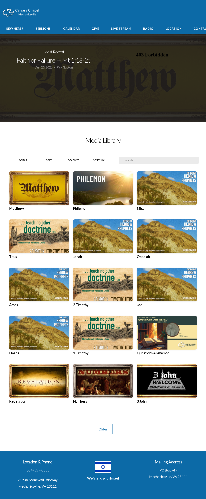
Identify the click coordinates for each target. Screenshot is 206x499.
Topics (48, 160)
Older (103, 429)
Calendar (71, 28)
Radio (148, 28)
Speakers (73, 160)
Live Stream (121, 28)
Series (23, 160)
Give (95, 28)
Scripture (99, 160)
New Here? (15, 28)
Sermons (44, 28)
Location (173, 28)
